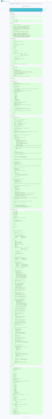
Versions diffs (17, 3)
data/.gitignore (12, 14)
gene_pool (14, 3)
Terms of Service (24, 416)
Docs (30, 416)
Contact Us (21, 416)
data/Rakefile (12, 65)
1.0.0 (19, 3)
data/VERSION (12, 78)
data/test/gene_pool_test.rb (13, 209)
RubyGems (11, 3)
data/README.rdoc (12, 38)
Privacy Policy (28, 416)
